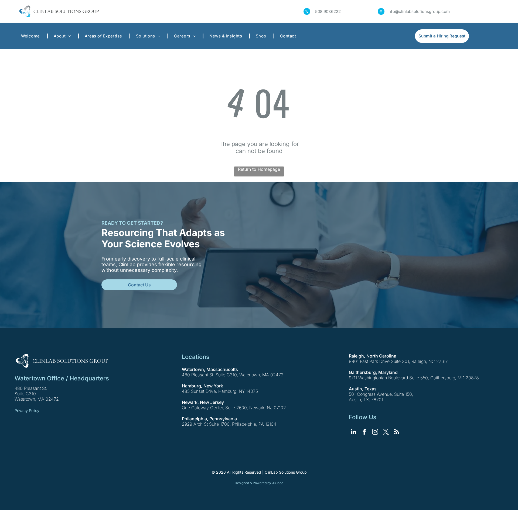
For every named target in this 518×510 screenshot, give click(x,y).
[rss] (396, 432)
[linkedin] (353, 432)
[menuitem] (32, 36)
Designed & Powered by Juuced (259, 483)
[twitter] (386, 432)
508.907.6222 (328, 11)
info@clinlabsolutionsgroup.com (418, 11)
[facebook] (364, 432)
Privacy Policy (27, 410)
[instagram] (375, 432)
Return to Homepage (259, 169)
